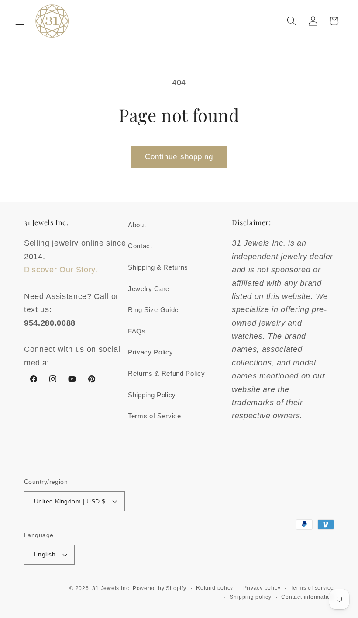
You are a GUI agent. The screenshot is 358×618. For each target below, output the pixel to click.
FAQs (137, 331)
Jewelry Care (148, 288)
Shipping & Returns (158, 267)
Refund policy (214, 588)
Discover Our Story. (61, 269)
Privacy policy (262, 588)
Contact (140, 246)
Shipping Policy (152, 395)
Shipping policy (251, 597)
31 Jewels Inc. (111, 588)
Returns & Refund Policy (166, 373)
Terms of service (312, 588)
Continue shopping (179, 156)
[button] (20, 20)
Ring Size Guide (153, 309)
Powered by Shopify (159, 588)
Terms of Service (154, 416)
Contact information (307, 597)
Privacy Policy (150, 352)
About (137, 225)
